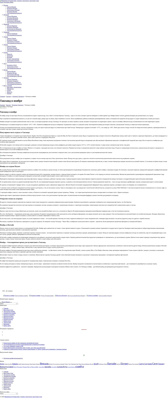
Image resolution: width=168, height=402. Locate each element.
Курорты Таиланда (12, 81)
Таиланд (6, 77)
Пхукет (124, 363)
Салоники (136, 364)
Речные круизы (8, 319)
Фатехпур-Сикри (6, 367)
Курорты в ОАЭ (12, 65)
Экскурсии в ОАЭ (12, 66)
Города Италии (11, 7)
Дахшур (66, 364)
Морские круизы (9, 318)
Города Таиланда (12, 79)
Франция (6, 24)
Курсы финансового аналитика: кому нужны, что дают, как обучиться (24, 347)
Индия (5, 70)
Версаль (44, 363)
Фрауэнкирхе (20, 366)
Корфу (96, 364)
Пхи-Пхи (118, 364)
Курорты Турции (12, 40)
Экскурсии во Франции (14, 29)
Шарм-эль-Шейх (34, 366)
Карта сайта (7, 325)
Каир (77, 364)
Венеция (38, 364)
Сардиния (148, 364)
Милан (105, 364)
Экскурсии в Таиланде (14, 82)
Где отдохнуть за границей (58, 364)
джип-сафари (41, 366)
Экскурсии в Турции (13, 41)
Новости (9, 54)
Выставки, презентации (14, 87)
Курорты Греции (12, 48)
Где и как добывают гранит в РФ (13, 346)
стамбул (79, 366)
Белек (31, 364)
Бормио (34, 364)
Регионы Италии (12, 11)
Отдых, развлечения (13, 59)
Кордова (91, 364)
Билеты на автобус (9, 314)
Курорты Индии (12, 73)
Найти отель (7, 321)
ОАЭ (5, 63)
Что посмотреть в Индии (14, 76)
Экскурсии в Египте (13, 60)
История (9, 57)
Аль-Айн (10, 364)
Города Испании (12, 16)
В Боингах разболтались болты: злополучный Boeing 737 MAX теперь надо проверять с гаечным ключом (35, 349)
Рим (133, 364)
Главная (2, 96)
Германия (6, 32)
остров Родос (62, 367)
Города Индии (11, 71)
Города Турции (11, 38)
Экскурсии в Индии (13, 74)
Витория (51, 364)
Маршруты (10, 89)
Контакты (6, 324)
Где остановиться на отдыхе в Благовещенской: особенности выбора (24, 344)
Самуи (141, 364)
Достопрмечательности (14, 68)
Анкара (15, 364)
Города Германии (12, 33)
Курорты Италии (12, 8)
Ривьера (130, 364)
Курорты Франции (12, 27)
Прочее (9, 93)
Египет (6, 52)
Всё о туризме (8, 85)
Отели (9, 90)
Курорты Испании (12, 19)
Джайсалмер (73, 364)
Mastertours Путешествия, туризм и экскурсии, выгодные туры (23, 396)
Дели (69, 364)
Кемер (80, 364)
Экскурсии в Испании (13, 21)
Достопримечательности (14, 13)
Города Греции (11, 46)
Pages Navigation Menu (6, 2)
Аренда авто (7, 322)
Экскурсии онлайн (9, 311)
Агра (2, 364)
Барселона (27, 364)
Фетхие (15, 366)
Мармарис (101, 364)
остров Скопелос (71, 366)
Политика (10, 55)
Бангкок (23, 364)
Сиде (155, 363)
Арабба (19, 364)
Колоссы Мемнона (86, 364)
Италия (6, 5)
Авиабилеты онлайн (10, 313)
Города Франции (12, 26)
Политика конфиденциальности (13, 358)
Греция (6, 44)
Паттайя (111, 363)
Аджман (6, 364)
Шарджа (29, 366)
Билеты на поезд (8, 316)
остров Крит (54, 366)
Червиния (25, 366)
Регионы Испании (12, 18)
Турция (6, 37)
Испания (6, 14)
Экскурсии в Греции (13, 49)
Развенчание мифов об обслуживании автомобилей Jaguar (21, 343)
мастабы (48, 367)
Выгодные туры (8, 310)
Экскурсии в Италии (13, 10)
